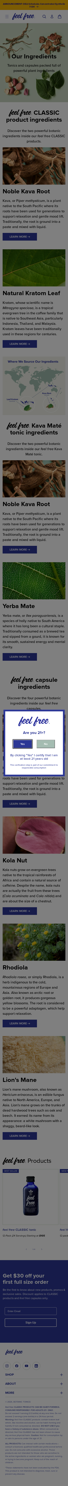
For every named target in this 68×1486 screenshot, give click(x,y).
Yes (22, 744)
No (46, 744)
